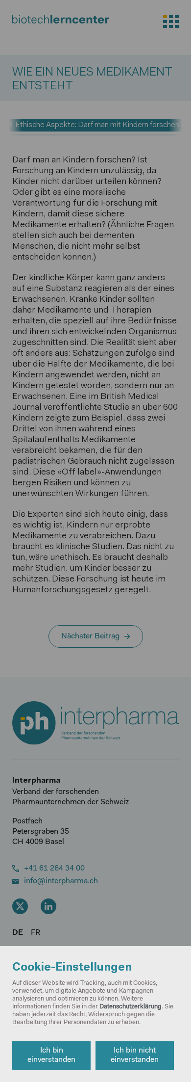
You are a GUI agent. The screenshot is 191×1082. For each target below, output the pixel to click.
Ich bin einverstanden (51, 1055)
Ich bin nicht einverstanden (135, 1055)
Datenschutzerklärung (130, 1006)
